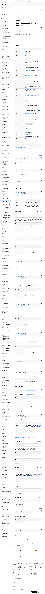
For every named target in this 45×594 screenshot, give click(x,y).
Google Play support (41, 570)
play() (40, 268)
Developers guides (35, 569)
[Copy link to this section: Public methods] (23, 152)
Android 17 (30, 565)
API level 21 (40, 155)
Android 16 (30, 566)
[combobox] (21, 1)
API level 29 (40, 441)
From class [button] (20, 147)
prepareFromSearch (28, 89)
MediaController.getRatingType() (35, 475)
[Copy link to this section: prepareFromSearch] (24, 300)
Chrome (14, 582)
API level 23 (40, 235)
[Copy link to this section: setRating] (19, 467)
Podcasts (14, 575)
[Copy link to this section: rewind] (18, 357)
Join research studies (41, 572)
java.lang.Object (17, 33)
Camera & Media (19, 571)
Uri (29, 75)
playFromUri (27, 75)
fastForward (27, 51)
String (32, 64)
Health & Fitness (19, 569)
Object (19, 31)
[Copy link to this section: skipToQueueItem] (23, 508)
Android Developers (17, 9)
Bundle (38, 64)
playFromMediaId (28, 64)
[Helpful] (40, 9)
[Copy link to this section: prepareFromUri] (22, 329)
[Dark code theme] (41, 157)
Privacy (14, 589)
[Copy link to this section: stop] (17, 527)
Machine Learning (19, 567)
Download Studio (35, 573)
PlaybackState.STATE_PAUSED (29, 268)
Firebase (14, 583)
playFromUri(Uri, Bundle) (19, 343)
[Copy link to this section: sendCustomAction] (23, 386)
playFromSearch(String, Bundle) (20, 315)
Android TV (25, 573)
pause (26, 55)
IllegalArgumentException (18, 462)
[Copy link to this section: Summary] (20, 45)
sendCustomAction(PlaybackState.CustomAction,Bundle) (24, 437)
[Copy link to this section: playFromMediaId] (23, 188)
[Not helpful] (41, 9)
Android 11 (30, 573)
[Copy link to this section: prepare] (19, 257)
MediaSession (37, 110)
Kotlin (38, 27)
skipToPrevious (27, 130)
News (13, 572)
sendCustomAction (28, 107)
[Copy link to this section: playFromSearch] (22, 211)
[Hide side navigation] (10, 592)
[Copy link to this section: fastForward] (21, 155)
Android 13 (30, 570)
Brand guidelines (21, 589)
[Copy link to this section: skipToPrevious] (22, 497)
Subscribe (34, 591)
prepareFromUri (27, 95)
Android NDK (36, 574)
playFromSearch (27, 70)
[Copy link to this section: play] (17, 178)
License (17, 589)
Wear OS (25, 567)
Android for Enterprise (14, 568)
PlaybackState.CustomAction (36, 107)
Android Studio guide (36, 567)
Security (14, 569)
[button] (5, 16)
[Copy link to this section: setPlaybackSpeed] (23, 441)
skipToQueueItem (28, 134)
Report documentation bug (42, 568)
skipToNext (27, 126)
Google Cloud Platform (16, 585)
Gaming (19, 565)
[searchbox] (6, 7)
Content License (37, 542)
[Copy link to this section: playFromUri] (20, 235)
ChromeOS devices (25, 569)
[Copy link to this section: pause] (18, 167)
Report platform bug (41, 565)
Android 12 (30, 572)
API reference (3, 4)
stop (25, 138)
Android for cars (25, 571)
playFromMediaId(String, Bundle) (21, 286)
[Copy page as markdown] (25, 26)
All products (14, 586)
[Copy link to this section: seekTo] (18, 368)
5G (18, 574)
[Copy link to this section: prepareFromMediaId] (24, 273)
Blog (13, 573)
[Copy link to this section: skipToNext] (20, 486)
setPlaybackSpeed (28, 119)
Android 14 (30, 569)
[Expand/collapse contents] (19, 11)
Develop (22, 9)
